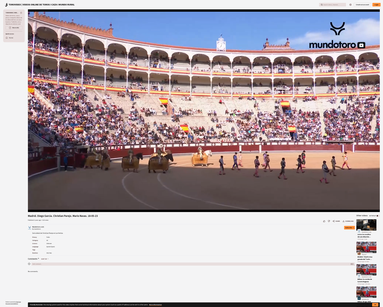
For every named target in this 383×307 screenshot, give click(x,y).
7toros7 (364, 255)
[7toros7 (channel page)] (359, 253)
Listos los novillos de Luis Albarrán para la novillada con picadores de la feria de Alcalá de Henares (365, 235)
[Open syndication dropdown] (38, 258)
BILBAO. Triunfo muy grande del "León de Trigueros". (365, 258)
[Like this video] (324, 221)
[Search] (322, 4)
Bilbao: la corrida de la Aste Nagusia (365, 280)
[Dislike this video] (329, 221)
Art (47, 240)
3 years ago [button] (37, 220)
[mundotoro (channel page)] (29, 227)
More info (15, 28)
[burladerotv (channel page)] (359, 298)
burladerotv (365, 299)
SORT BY (44, 259)
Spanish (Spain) (50, 247)
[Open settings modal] (350, 5)
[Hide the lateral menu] (21, 13)
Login (377, 5)
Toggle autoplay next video (378, 216)
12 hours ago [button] (361, 262)
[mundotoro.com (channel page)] (359, 231)
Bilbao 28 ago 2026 (364, 302)
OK (375, 305)
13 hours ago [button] (361, 284)
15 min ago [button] (360, 239)
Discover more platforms (12, 304)
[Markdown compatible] (352, 264)
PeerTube (18, 302)
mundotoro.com (366, 232)
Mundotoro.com (38, 227)
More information (155, 305)
